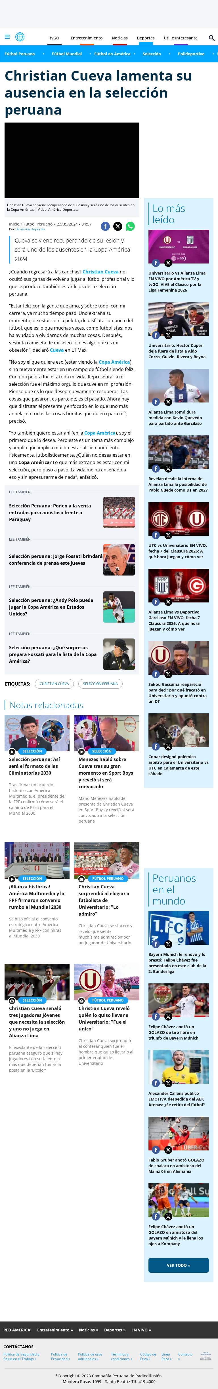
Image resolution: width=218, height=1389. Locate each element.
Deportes (146, 38)
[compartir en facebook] (105, 226)
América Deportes (30, 229)
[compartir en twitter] (117, 226)
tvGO (54, 38)
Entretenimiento (87, 38)
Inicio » (15, 224)
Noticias (120, 38)
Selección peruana (100, 683)
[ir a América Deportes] (19, 36)
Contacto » (185, 1356)
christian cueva (54, 683)
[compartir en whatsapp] (130, 226)
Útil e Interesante (181, 38)
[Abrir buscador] (212, 38)
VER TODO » (178, 1265)
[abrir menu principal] (7, 37)
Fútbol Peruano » (40, 224)
